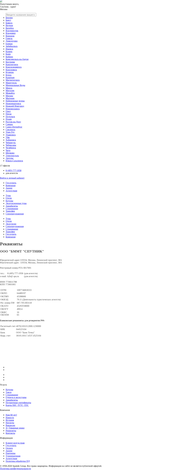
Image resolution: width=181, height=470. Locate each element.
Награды (10, 422)
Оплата (9, 448)
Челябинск (11, 147)
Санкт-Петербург (14, 127)
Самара (9, 124)
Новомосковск (13, 109)
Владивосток (12, 30)
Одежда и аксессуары (16, 397)
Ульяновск (11, 135)
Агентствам (11, 191)
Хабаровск (11, 140)
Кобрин (9, 56)
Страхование (12, 208)
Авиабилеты (12, 206)
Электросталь (12, 155)
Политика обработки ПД (18, 461)
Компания (10, 185)
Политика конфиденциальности (15, 468)
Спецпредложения (15, 214)
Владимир (11, 33)
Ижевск (9, 49)
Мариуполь (11, 83)
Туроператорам (13, 456)
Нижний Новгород (15, 106)
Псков (9, 119)
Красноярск (11, 69)
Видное (9, 25)
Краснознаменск (14, 67)
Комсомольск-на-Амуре (17, 59)
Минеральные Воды (15, 85)
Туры (8, 195)
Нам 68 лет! (11, 415)
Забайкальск (12, 46)
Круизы (9, 201)
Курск (8, 75)
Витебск (10, 28)
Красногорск (12, 64)
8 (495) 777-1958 (13, 170)
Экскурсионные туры (16, 203)
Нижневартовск (13, 103)
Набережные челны (15, 101)
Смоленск (10, 129)
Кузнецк (10, 72)
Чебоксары (11, 145)
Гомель (9, 38)
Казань (9, 51)
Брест (8, 20)
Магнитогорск (13, 80)
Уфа (8, 137)
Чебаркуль (11, 142)
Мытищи (10, 98)
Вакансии (10, 425)
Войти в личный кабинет (12, 178)
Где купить (11, 183)
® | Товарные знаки (15, 428)
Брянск (9, 23)
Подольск (10, 116)
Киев (8, 54)
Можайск (10, 93)
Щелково (10, 153)
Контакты (10, 433)
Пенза (8, 114)
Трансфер (10, 211)
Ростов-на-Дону (13, 122)
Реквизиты (11, 430)
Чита (8, 150)
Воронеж (10, 36)
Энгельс (10, 158)
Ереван (9, 43)
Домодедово (12, 41)
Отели (9, 198)
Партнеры (10, 453)
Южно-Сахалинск (14, 160)
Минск (9, 88)
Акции (9, 188)
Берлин (9, 17)
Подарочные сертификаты (18, 402)
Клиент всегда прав (15, 443)
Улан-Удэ (10, 132)
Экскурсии (11, 224)
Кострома (10, 62)
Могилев (10, 90)
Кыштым (10, 77)
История (10, 420)
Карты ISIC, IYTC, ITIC (17, 405)
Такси (8, 392)
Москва (9, 96)
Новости (10, 417)
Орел (8, 111)
